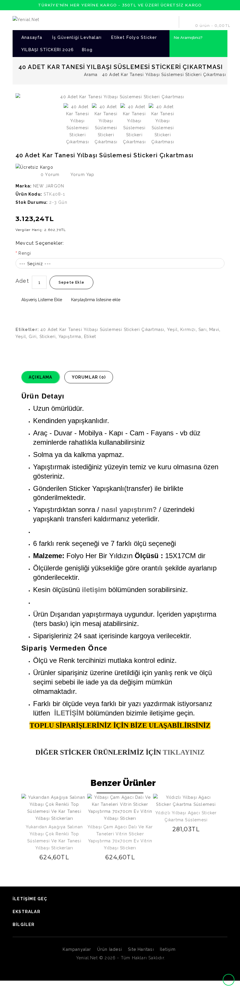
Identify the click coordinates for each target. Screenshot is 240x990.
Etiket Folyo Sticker (134, 37)
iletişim (94, 590)
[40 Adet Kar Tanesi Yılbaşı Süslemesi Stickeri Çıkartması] (120, 96)
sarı (202, 329)
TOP (229, 980)
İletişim (168, 949)
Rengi (24, 253)
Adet (22, 281)
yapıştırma (70, 336)
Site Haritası (141, 949)
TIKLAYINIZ (183, 752)
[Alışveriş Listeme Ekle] (45, 857)
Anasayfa (31, 37)
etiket (90, 336)
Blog (87, 49)
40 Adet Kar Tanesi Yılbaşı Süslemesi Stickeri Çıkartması (102, 329)
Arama (91, 74)
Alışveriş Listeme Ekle (41, 299)
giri (33, 336)
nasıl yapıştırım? (129, 509)
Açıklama (40, 377)
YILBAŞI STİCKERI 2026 (47, 49)
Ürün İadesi (109, 949)
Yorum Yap (81, 174)
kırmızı (188, 329)
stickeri (48, 336)
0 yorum (50, 174)
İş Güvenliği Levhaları (77, 37)
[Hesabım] (172, 22)
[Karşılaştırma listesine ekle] (54, 857)
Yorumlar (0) (89, 377)
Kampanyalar (77, 949)
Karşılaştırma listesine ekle (95, 299)
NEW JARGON (48, 186)
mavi (214, 329)
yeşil (172, 329)
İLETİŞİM (69, 713)
